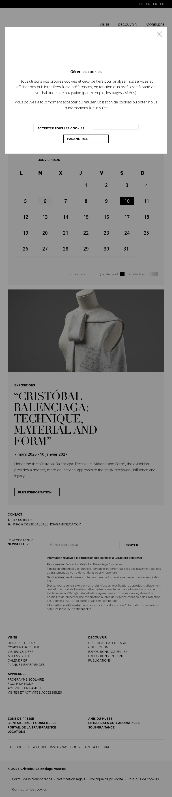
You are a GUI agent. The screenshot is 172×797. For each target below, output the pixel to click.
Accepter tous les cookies (60, 128)
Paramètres (77, 139)
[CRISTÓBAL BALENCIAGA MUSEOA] (78, 49)
